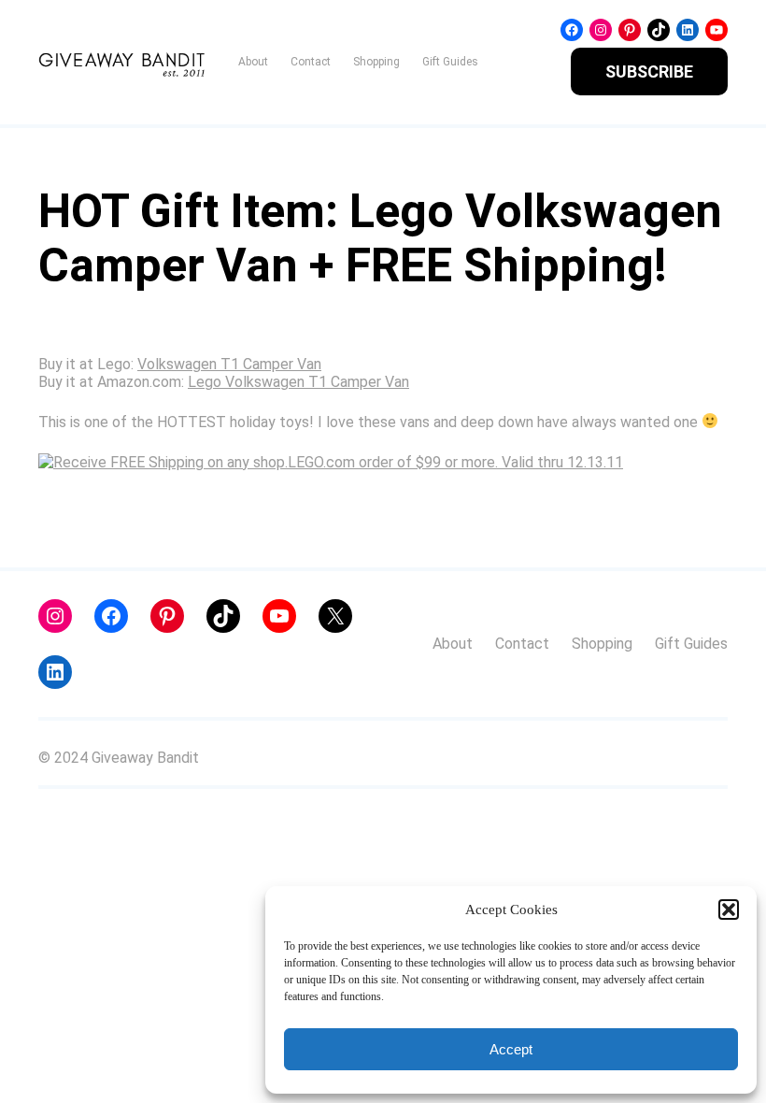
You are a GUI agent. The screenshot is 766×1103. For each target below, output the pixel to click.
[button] (728, 909)
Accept (510, 1049)
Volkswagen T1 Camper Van (229, 364)
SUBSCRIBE (649, 71)
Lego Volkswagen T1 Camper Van (298, 382)
